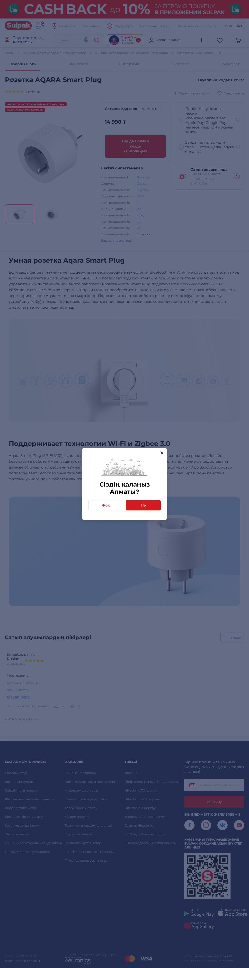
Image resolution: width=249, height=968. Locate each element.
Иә (143, 505)
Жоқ (106, 505)
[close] (162, 453)
